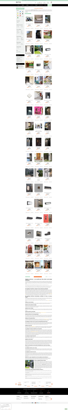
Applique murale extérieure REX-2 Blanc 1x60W (47, 269)
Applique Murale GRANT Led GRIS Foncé (47, 24)
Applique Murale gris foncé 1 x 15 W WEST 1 (29, 223)
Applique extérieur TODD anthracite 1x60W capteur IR (29, 177)
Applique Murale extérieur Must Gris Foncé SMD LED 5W (47, 193)
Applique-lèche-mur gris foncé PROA (47, 100)
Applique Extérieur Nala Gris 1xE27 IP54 (29, 147)
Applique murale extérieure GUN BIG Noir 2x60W (38, 115)
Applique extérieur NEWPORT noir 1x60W (47, 162)
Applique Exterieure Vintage (19, 61)
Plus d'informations (2, 407)
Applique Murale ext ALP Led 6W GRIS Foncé (38, 39)
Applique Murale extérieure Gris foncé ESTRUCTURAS (48, 238)
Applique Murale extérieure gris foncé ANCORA (29, 115)
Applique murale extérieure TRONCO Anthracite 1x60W (47, 254)
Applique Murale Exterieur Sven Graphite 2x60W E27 (29, 193)
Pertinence (49, 13)
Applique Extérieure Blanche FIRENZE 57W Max (38, 54)
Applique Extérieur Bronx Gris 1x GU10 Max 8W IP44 (48, 223)
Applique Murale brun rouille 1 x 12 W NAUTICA (29, 24)
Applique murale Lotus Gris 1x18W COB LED (47, 147)
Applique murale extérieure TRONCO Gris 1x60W (38, 254)
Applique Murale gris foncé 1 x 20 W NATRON (47, 208)
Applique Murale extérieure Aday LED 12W (29, 70)
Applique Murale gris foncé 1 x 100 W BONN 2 (38, 70)
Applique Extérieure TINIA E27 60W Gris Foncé (29, 162)
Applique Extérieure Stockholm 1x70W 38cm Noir (48, 39)
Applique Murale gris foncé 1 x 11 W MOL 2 (29, 208)
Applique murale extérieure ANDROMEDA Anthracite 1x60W (29, 269)
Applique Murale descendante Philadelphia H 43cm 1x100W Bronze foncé (38, 131)
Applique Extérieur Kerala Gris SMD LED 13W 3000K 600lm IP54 (29, 254)
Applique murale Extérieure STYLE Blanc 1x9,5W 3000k (38, 162)
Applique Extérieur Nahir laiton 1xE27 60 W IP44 (39, 147)
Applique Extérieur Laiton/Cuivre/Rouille (18, 58)
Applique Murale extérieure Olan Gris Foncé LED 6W (47, 131)
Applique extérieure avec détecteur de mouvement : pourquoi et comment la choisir (21, 66)
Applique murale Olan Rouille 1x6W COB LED (38, 193)
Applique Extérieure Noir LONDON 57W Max (29, 54)
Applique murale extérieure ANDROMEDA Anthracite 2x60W (38, 269)
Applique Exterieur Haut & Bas (19, 57)
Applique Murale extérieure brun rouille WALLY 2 (38, 100)
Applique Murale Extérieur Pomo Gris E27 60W (38, 238)
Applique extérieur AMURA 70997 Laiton (47, 70)
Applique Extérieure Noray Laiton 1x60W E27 (48, 115)
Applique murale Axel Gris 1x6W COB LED (29, 238)
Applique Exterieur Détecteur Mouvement (19, 59)
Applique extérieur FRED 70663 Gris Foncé (29, 39)
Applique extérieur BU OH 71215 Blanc (29, 100)
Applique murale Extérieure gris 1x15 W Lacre (38, 208)
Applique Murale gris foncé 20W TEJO (48, 54)
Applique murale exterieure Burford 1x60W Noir (38, 177)
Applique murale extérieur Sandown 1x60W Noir (47, 177)
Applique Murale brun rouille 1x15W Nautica (47, 85)
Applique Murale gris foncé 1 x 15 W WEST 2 (38, 223)
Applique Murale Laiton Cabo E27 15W (29, 85)
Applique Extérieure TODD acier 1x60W (29, 131)
